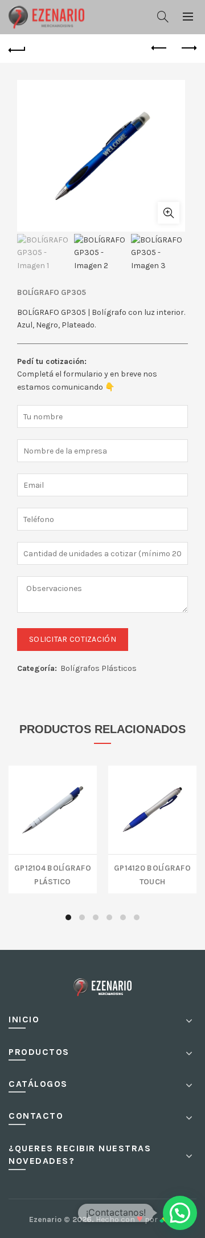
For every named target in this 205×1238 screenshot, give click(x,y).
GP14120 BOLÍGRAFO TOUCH (152, 873)
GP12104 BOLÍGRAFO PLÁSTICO (52, 873)
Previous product (159, 48)
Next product (188, 48)
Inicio (24, 1019)
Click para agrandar (168, 213)
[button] (180, 1213)
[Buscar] (163, 16)
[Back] (17, 48)
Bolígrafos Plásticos (98, 668)
